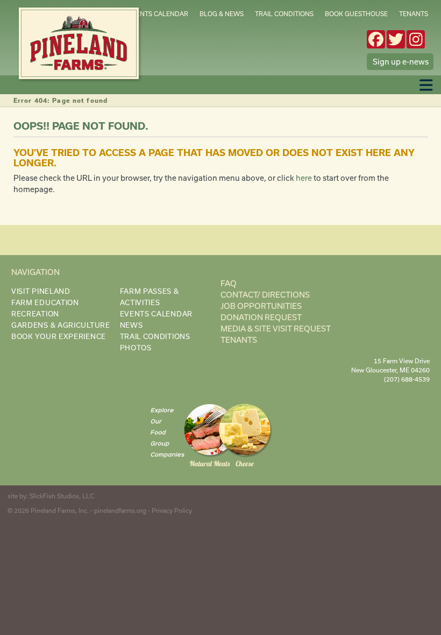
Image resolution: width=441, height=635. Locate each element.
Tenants (413, 13)
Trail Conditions (284, 13)
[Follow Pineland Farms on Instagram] (416, 39)
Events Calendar (158, 13)
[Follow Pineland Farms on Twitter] (396, 39)
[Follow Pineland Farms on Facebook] (376, 39)
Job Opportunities (261, 306)
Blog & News (222, 13)
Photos (136, 347)
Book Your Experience (58, 336)
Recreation (35, 313)
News (131, 325)
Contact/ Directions (265, 294)
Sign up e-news (401, 61)
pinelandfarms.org (120, 510)
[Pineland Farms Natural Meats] (210, 436)
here (304, 177)
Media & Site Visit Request (275, 328)
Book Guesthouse (356, 13)
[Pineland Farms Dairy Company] (245, 436)
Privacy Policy (172, 510)
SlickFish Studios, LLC (62, 495)
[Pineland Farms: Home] (79, 43)
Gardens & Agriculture (60, 325)
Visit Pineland (40, 291)
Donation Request (261, 317)
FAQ (228, 283)
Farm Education (45, 302)
